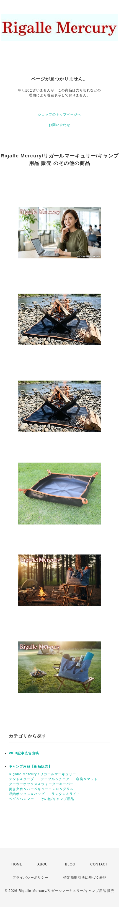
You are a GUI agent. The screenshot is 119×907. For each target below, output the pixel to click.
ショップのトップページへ (59, 114)
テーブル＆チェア (55, 779)
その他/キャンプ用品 (57, 799)
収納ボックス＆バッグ (27, 794)
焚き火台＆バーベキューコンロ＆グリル (41, 789)
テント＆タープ (21, 779)
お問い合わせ (59, 125)
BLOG (70, 864)
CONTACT (99, 864)
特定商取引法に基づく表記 (85, 877)
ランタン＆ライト (65, 794)
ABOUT (43, 864)
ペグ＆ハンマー (21, 799)
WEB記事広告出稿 (24, 753)
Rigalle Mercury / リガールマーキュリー (42, 774)
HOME (16, 864)
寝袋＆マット (87, 779)
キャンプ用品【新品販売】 (30, 766)
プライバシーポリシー (30, 877)
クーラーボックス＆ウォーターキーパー (41, 784)
